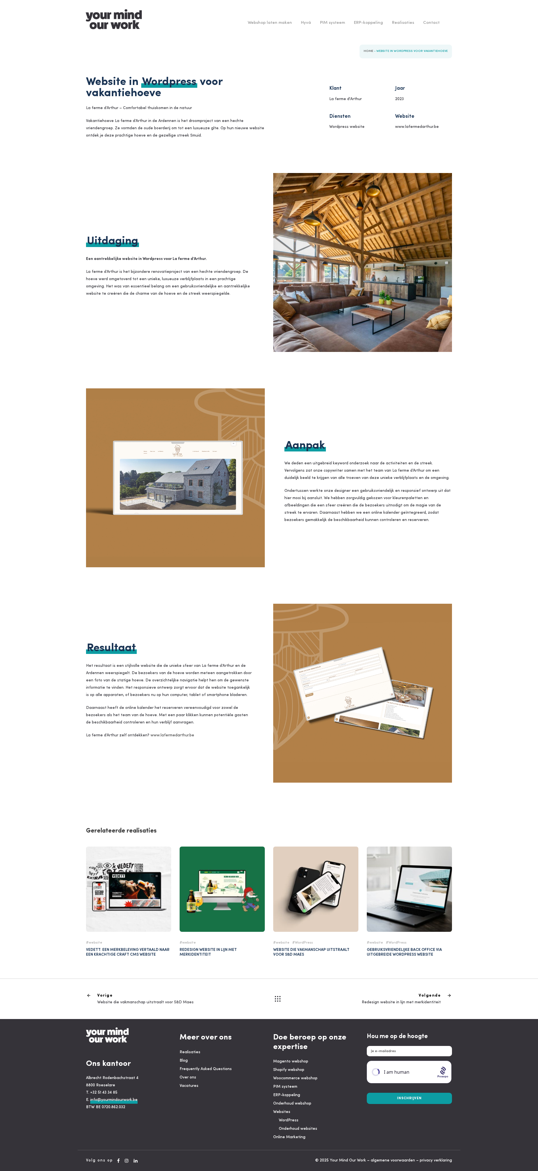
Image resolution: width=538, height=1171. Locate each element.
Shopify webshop (288, 1070)
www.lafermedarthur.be (172, 735)
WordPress (304, 942)
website (95, 942)
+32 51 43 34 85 (103, 1093)
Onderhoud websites (298, 1129)
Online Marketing (289, 1137)
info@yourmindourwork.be (114, 1100)
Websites (281, 1112)
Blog (184, 1061)
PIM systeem (332, 23)
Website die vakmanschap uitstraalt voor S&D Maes (315, 894)
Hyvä (306, 23)
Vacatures (189, 1086)
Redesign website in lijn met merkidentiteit (208, 952)
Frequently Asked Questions (206, 1069)
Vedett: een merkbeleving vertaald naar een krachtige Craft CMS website (128, 952)
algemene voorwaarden (393, 1160)
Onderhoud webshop (292, 1103)
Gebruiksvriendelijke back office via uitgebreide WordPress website (404, 952)
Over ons (188, 1077)
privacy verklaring (436, 1160)
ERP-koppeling (368, 23)
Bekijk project (128, 871)
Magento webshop (290, 1061)
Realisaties (403, 23)
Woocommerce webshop (295, 1078)
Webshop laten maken (270, 23)
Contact (431, 23)
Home (368, 51)
